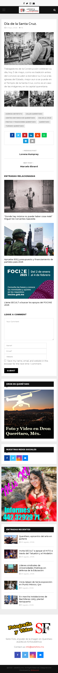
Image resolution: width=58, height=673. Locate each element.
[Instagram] (33, 655)
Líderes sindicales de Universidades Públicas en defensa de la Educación (32, 568)
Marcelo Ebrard (29, 166)
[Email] (40, 655)
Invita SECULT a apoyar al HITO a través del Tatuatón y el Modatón (36, 552)
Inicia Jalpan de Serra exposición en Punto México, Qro (35, 583)
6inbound (35, 670)
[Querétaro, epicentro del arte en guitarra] (11, 539)
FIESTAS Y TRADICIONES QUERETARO (21, 122)
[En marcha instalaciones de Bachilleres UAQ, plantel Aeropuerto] (11, 599)
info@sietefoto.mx (35, 647)
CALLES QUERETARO (34, 114)
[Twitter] (25, 655)
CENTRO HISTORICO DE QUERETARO (20, 118)
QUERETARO (44, 122)
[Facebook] (17, 655)
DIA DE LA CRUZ (44, 118)
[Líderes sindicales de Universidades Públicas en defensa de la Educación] (11, 568)
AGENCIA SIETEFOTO (14, 114)
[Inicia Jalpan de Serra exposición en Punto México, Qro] (11, 585)
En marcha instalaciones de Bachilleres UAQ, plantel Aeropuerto (33, 599)
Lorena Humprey (29, 154)
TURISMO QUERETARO (15, 126)
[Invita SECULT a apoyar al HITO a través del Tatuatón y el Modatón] (11, 554)
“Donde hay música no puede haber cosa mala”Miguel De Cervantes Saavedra (28, 217)
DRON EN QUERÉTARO (17, 384)
